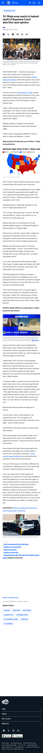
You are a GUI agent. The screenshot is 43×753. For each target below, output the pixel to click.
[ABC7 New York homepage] (8, 2)
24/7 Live (15, 3)
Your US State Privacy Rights (9, 745)
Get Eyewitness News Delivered (16, 544)
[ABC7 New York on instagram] (13, 731)
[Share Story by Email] (22, 34)
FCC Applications (19, 747)
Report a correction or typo (10, 597)
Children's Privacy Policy (29, 743)
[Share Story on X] (8, 34)
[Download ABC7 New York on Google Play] (17, 736)
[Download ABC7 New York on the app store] (6, 736)
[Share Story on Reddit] (13, 34)
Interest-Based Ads (32, 745)
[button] (3, 3)
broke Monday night (25, 92)
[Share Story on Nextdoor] (17, 34)
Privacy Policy (5, 743)
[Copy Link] (26, 34)
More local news (10, 549)
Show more (35, 340)
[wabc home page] (5, 701)
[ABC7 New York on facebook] (4, 731)
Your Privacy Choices (16, 743)
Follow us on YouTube (12, 547)
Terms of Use (21, 745)
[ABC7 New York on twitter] (9, 731)
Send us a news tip (11, 552)
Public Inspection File (7, 747)
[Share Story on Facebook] (3, 34)
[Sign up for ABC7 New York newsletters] (18, 731)
